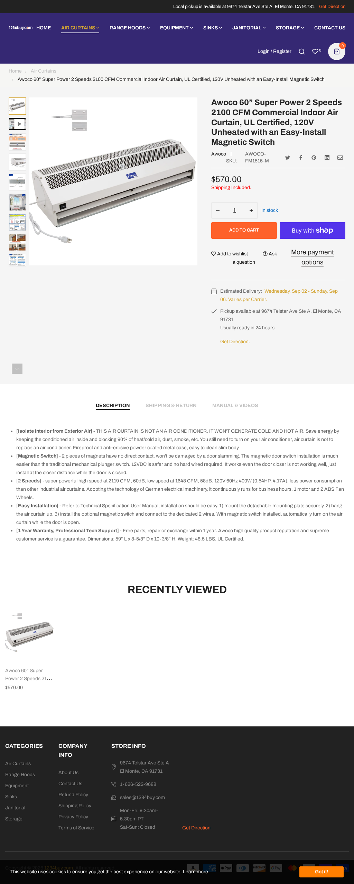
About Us (68, 772)
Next (17, 369)
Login (264, 51)
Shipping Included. (231, 187)
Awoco (218, 154)
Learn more (195, 871)
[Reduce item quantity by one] (218, 210)
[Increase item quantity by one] (251, 210)
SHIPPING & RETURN (171, 405)
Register (282, 51)
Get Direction (332, 6)
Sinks (11, 796)
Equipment (17, 785)
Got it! (321, 871)
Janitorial (15, 807)
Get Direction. (235, 341)
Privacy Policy (73, 816)
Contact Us (70, 783)
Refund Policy (73, 794)
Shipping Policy (74, 805)
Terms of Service (76, 827)
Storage (13, 818)
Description (113, 405)
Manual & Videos (235, 405)
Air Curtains (18, 763)
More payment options (312, 257)
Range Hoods (20, 774)
